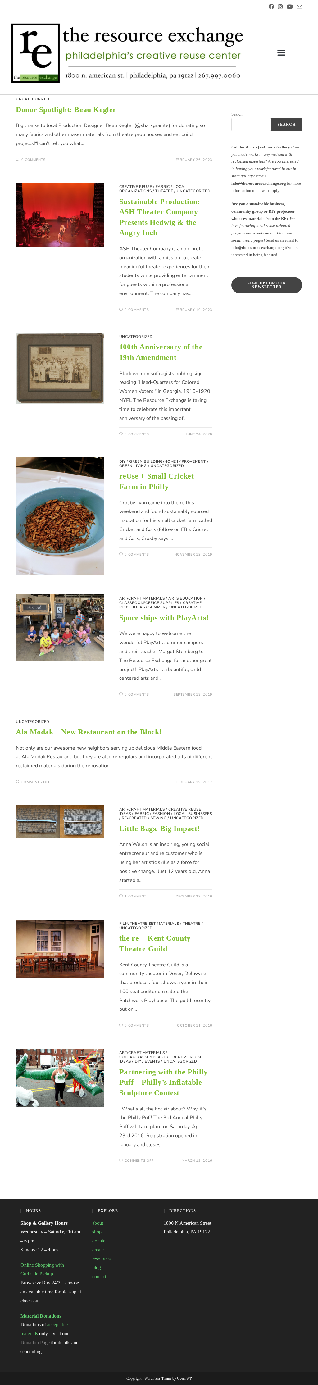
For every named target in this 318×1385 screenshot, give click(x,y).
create (98, 1249)
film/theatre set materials (149, 923)
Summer (157, 607)
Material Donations (40, 1316)
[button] (281, 52)
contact (99, 1276)
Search (237, 114)
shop (97, 1231)
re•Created (134, 817)
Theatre (164, 190)
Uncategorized (32, 99)
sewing (159, 817)
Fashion (161, 813)
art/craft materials (142, 598)
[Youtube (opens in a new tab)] (290, 7)
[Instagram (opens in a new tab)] (280, 7)
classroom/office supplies (149, 602)
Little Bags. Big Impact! (159, 828)
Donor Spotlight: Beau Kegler (66, 110)
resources (101, 1258)
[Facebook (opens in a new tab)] (271, 7)
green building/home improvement (167, 461)
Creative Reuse (135, 186)
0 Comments (33, 159)
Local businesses (193, 813)
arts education (185, 598)
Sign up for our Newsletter (267, 285)
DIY (122, 461)
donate (98, 1240)
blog (96, 1267)
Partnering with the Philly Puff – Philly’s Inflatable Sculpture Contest (163, 1082)
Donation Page (35, 1342)
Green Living (133, 465)
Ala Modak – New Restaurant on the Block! (89, 732)
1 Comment (135, 896)
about (97, 1223)
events (152, 1061)
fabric (163, 186)
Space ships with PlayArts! (164, 618)
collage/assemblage (142, 1057)
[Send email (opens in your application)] (298, 7)
